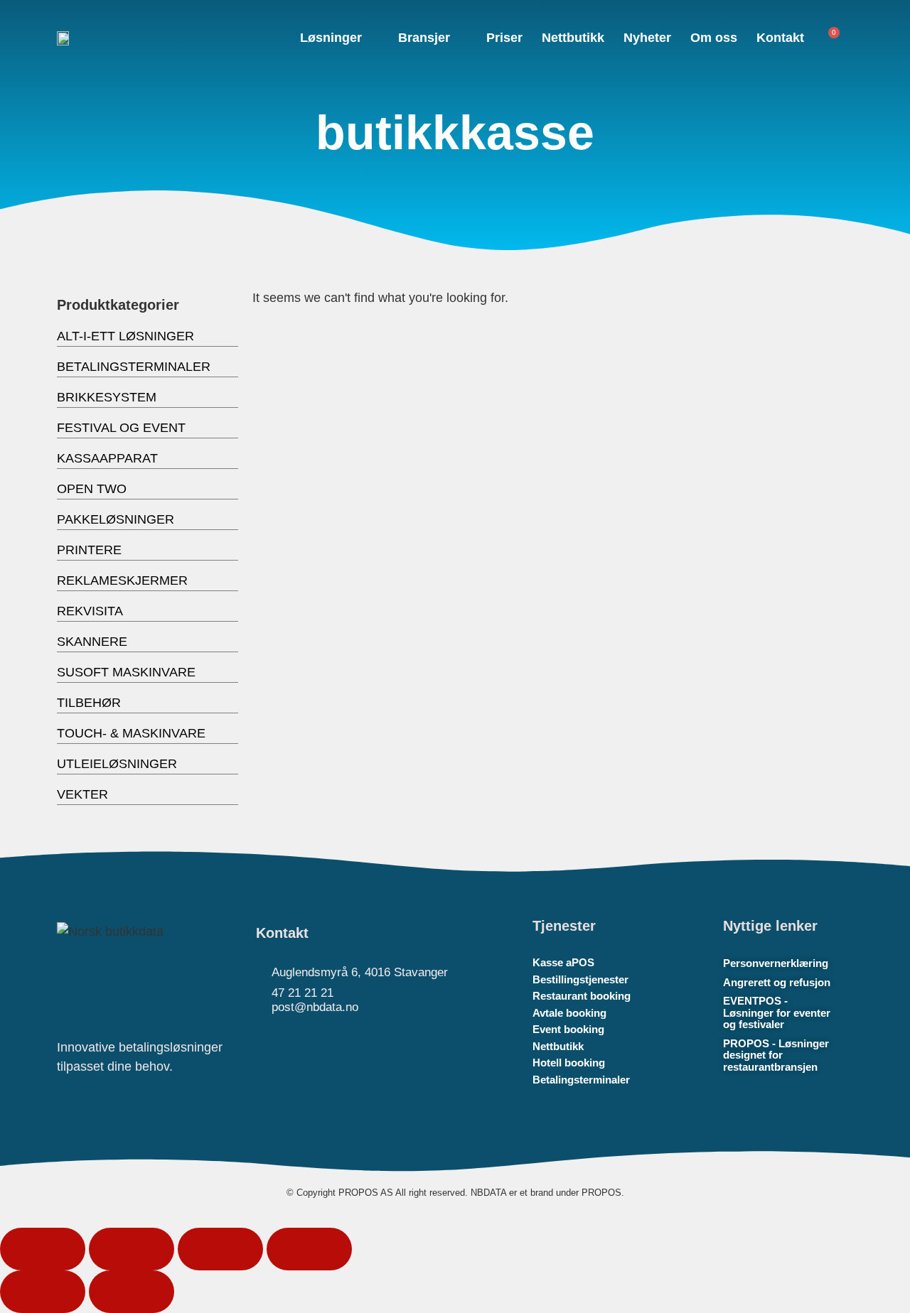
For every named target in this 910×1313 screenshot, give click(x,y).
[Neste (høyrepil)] (131, 1291)
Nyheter (647, 38)
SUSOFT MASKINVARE (126, 672)
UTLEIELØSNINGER (117, 764)
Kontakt (780, 38)
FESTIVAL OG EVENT (121, 428)
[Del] (220, 1249)
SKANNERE (92, 641)
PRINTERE (89, 550)
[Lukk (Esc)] (309, 1249)
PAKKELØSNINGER (115, 519)
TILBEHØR (89, 703)
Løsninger (331, 38)
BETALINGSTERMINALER (133, 367)
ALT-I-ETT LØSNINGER (125, 336)
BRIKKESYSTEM (106, 397)
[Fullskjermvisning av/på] (131, 1249)
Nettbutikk (573, 38)
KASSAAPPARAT (107, 458)
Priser (504, 38)
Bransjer (424, 38)
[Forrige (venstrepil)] (42, 1291)
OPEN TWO (92, 489)
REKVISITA (90, 611)
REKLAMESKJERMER (122, 580)
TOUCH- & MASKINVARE (131, 733)
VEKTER (82, 794)
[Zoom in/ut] (42, 1249)
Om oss (713, 38)
